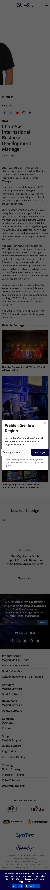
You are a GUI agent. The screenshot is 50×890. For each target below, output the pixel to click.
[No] (46, 880)
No (21, 886)
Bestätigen (40, 452)
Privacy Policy (32, 886)
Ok (14, 886)
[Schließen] (45, 423)
